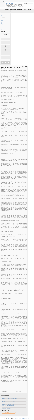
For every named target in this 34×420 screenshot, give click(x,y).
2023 (5, 42)
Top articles (16, 418)
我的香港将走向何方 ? (4, 391)
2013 (5, 56)
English (2, 11)
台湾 (1, 29)
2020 (5, 46)
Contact (18, 11)
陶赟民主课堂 (9, 3)
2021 (5, 45)
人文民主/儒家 (7, 9)
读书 (1, 22)
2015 (5, 53)
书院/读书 (25, 9)
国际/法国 (29, 9)
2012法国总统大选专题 (4, 24)
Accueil (2, 9)
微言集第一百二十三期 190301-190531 (11, 68)
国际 (1, 23)
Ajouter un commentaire (8, 412)
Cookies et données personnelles (13, 419)
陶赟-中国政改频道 (13, 9)
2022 (5, 43)
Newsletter (13, 11)
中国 (1, 21)
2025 (5, 39)
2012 (5, 57)
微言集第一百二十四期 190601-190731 (21, 391)
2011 (5, 58)
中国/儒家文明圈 (19, 9)
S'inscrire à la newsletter (4, 395)
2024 (5, 41)
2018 (5, 49)
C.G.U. (28, 418)
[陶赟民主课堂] (2, 4)
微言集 (2, 20)
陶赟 (1, 15)
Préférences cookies (22, 419)
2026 (5, 38)
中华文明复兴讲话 (7, 11)
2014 (5, 54)
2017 (5, 50)
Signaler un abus (24, 418)
